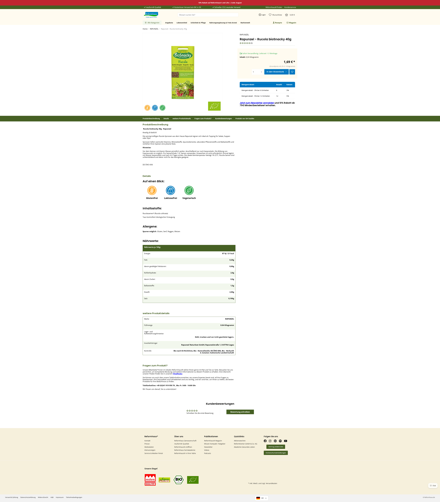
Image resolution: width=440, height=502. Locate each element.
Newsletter (208, 447)
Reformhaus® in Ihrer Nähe (185, 453)
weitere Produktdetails (182, 118)
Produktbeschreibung (151, 118)
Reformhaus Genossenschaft (185, 441)
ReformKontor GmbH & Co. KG (245, 444)
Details (166, 118)
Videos (206, 450)
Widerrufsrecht (43, 497)
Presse (147, 444)
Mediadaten (149, 447)
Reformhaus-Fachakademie (184, 450)
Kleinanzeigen (149, 450)
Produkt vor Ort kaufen (244, 118)
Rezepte (278, 22)
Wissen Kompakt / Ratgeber (214, 444)
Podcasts (207, 453)
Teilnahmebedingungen (74, 497)
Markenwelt (245, 23)
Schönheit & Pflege (198, 23)
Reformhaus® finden (274, 7)
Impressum (60, 497)
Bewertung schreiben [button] (240, 412)
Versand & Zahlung (11, 497)
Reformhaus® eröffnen (183, 447)
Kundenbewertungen (223, 118)
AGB (52, 497)
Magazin (292, 22)
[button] (245, 43)
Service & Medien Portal (153, 453)
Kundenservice (290, 7)
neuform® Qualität (153, 7)
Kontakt (147, 441)
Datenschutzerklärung (28, 497)
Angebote (169, 23)
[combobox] (208, 15)
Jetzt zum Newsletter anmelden (257, 102)
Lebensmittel (182, 23)
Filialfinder (177, 374)
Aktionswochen (240, 441)
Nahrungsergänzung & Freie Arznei (223, 23)
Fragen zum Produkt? (203, 118)
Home (145, 29)
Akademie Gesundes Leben (244, 447)
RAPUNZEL (154, 29)
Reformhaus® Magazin (213, 441)
